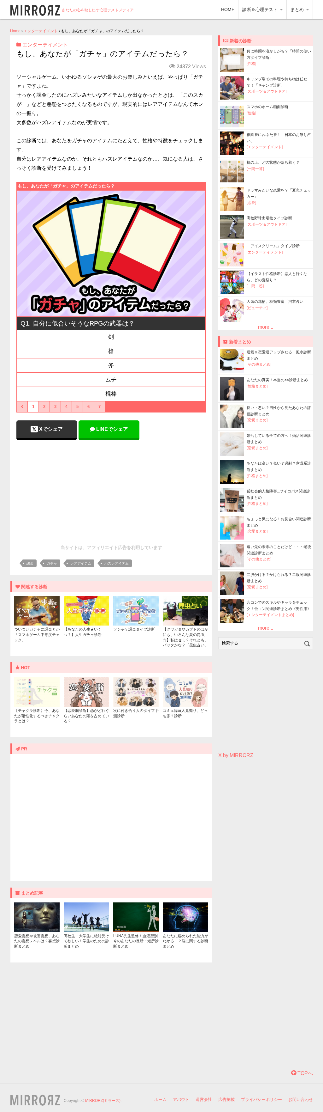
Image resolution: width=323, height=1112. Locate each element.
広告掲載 (226, 1099)
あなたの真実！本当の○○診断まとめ (277, 380)
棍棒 (111, 394)
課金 (29, 563)
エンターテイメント (41, 31)
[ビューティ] (257, 308)
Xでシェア (50, 429)
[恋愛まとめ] (257, 420)
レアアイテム (80, 563)
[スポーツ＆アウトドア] (266, 91)
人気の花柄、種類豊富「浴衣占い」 (277, 301)
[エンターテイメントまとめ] (270, 615)
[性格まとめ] (257, 386)
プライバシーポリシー (261, 1099)
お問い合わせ (300, 1099)
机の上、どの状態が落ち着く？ (273, 162)
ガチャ (52, 563)
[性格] (251, 63)
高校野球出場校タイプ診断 (269, 218)
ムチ (111, 379)
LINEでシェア (111, 429)
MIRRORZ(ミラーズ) (102, 1100)
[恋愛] (251, 202)
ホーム (160, 1099)
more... (265, 327)
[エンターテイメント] (265, 147)
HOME (227, 9)
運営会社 (204, 1099)
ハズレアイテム (116, 563)
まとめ (298, 9)
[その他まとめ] (259, 364)
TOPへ (304, 1073)
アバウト (181, 1099)
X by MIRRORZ (235, 755)
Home (15, 31)
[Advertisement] (111, 490)
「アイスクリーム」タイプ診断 (273, 246)
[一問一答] (255, 169)
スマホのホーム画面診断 (267, 107)
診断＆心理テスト (260, 9)
